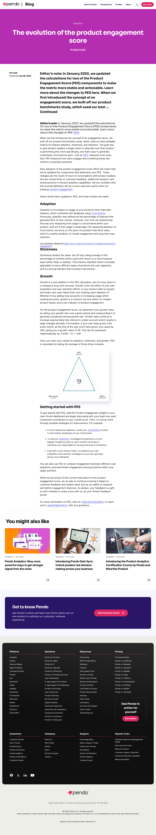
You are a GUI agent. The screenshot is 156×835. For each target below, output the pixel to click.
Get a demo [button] (147, 4)
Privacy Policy (58, 803)
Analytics (13, 657)
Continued (48, 112)
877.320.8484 (102, 803)
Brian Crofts (80, 49)
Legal (50, 803)
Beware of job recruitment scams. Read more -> (78, 821)
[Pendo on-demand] (136, 5)
